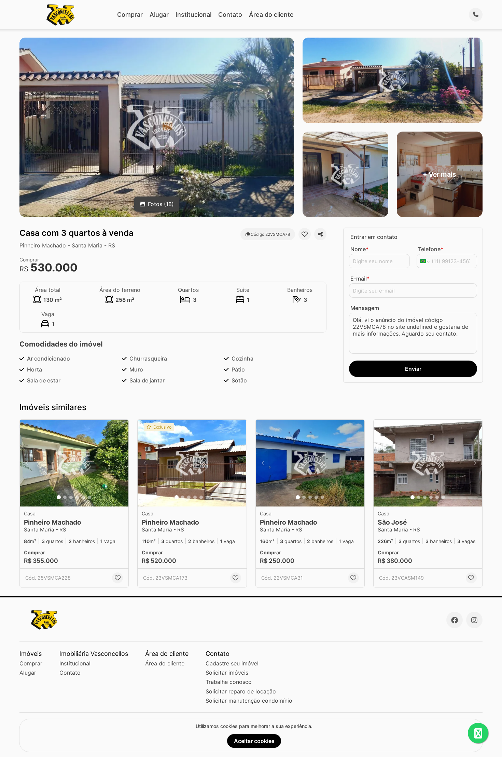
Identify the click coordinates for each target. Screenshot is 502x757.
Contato (230, 14)
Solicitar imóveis (227, 672)
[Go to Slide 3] (71, 497)
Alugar (159, 14)
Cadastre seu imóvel (232, 663)
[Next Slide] (121, 463)
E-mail (359, 278)
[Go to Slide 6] (89, 497)
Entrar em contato (374, 236)
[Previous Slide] (27, 463)
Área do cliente (271, 14)
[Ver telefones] (476, 15)
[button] (74, 463)
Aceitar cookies (254, 741)
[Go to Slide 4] (77, 497)
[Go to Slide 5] (83, 497)
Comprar (130, 14)
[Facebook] (454, 620)
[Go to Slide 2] (65, 497)
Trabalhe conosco (229, 681)
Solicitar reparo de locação (241, 691)
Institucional (193, 14)
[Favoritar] (304, 234)
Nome (359, 249)
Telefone (430, 249)
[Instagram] (474, 620)
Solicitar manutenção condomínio (249, 700)
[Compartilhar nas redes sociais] (320, 234)
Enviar (413, 368)
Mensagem (364, 308)
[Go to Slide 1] (59, 497)
